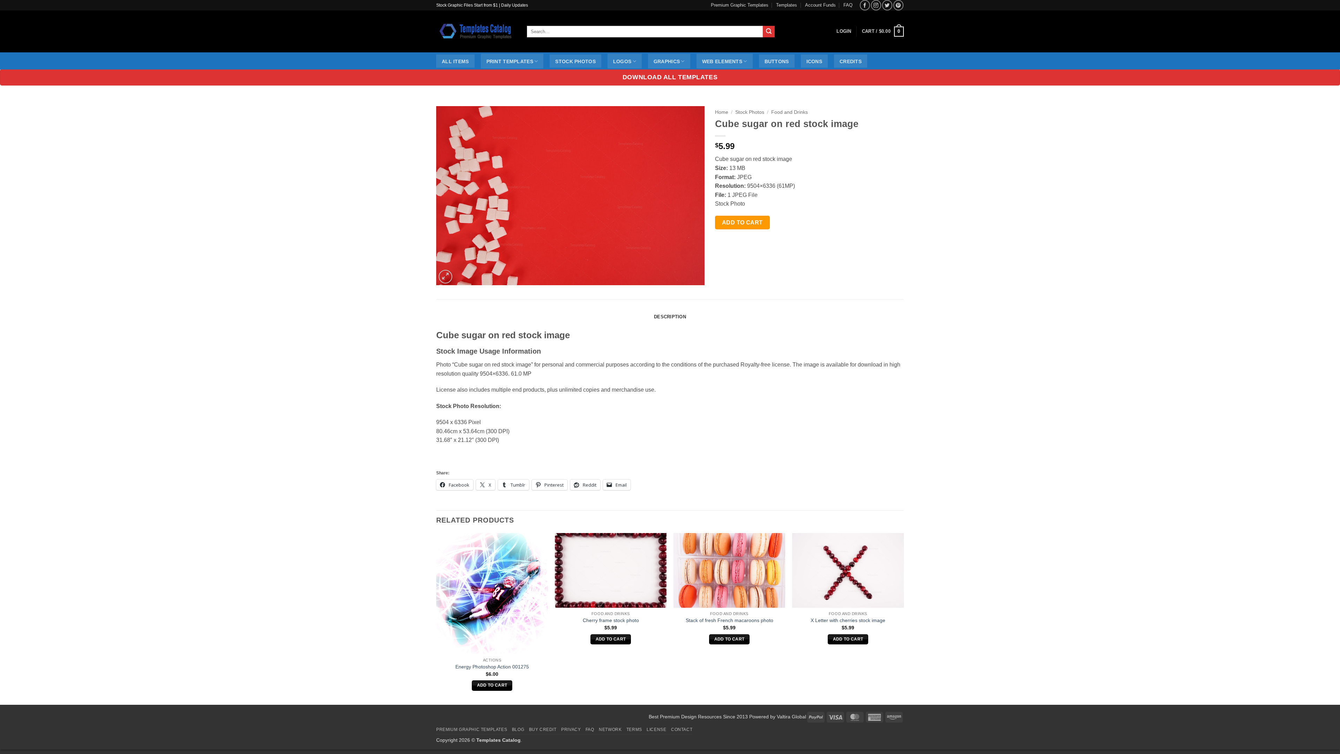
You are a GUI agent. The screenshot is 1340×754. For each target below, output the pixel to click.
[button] (883, 32)
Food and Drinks (789, 112)
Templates (786, 5)
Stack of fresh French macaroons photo (729, 620)
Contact (681, 729)
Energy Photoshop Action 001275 (492, 667)
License (656, 729)
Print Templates (509, 61)
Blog (518, 729)
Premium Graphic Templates (739, 5)
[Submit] (769, 32)
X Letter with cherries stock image (848, 620)
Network (610, 729)
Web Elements (722, 61)
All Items (455, 61)
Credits (851, 61)
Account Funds (820, 5)
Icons (814, 61)
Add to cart (742, 223)
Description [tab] (670, 316)
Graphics (667, 61)
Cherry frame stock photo (611, 620)
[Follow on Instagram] (876, 5)
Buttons (777, 61)
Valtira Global (791, 716)
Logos (622, 61)
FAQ (848, 5)
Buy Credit (543, 729)
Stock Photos (575, 61)
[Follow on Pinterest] (898, 5)
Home (721, 112)
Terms (634, 729)
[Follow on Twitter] (887, 5)
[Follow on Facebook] (865, 5)
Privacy (571, 729)
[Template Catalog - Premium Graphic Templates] (476, 31)
